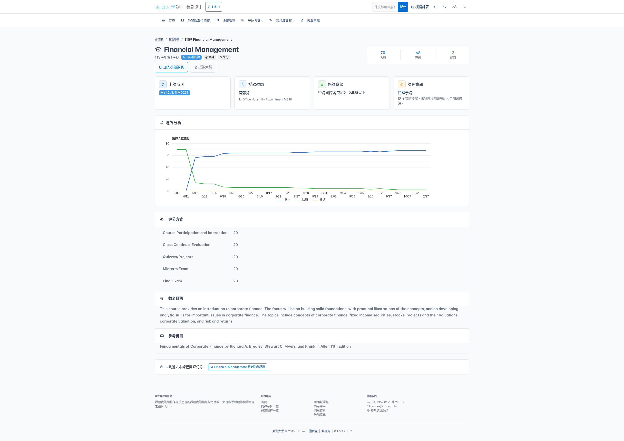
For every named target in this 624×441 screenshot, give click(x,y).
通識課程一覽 (270, 410)
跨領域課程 (321, 402)
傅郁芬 (244, 92)
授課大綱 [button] (205, 67)
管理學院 (174, 39)
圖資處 (313, 431)
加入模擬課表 (173, 67)
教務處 (326, 431)
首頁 (160, 39)
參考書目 (175, 335)
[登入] (435, 7)
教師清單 (320, 415)
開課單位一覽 (270, 406)
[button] (252, 20)
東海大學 (278, 431)
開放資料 (320, 410)
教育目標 (175, 298)
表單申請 (320, 406)
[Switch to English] (444, 7)
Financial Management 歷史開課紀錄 (239, 367)
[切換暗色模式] (464, 7)
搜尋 (403, 7)
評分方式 (175, 219)
